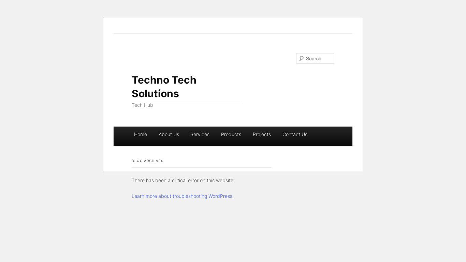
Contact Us (294, 134)
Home (140, 134)
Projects (262, 134)
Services (199, 134)
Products (231, 134)
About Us (169, 134)
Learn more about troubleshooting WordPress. (183, 196)
